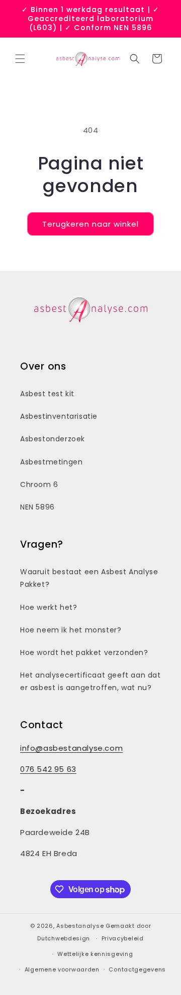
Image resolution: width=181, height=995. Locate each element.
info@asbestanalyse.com (71, 748)
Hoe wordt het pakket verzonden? (84, 652)
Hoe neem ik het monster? (70, 630)
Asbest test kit (47, 394)
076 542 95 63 (48, 769)
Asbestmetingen (51, 462)
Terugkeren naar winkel (90, 224)
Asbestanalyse (80, 926)
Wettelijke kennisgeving (95, 954)
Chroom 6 (39, 484)
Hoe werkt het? (48, 607)
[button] (20, 59)
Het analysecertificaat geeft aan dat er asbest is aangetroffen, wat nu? (90, 681)
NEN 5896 (37, 507)
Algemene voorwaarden (62, 969)
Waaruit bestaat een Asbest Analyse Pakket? (89, 578)
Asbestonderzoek (52, 439)
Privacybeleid (123, 938)
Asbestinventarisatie (59, 416)
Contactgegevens (137, 969)
